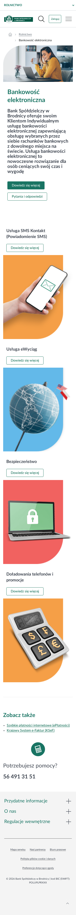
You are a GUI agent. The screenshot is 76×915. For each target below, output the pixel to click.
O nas (10, 811)
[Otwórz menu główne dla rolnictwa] (68, 19)
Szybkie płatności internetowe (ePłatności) (38, 725)
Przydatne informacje (26, 801)
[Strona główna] (10, 34)
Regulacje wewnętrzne (27, 821)
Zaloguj (55, 19)
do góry (67, 903)
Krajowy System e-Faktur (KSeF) (30, 730)
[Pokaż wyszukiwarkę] (41, 19)
